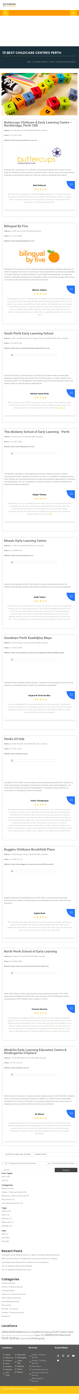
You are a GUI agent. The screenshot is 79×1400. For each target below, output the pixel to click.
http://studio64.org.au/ (19, 754)
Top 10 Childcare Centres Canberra (60, 1163)
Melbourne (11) (7, 1222)
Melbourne (52, 1335)
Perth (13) (5, 1215)
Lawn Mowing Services (10, 1302)
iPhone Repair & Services (11, 1298)
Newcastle (65, 1335)
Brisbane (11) (7, 1219)
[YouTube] (73, 1355)
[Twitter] (58, 1360)
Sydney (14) (6, 1211)
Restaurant (6, 1316)
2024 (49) (5, 1238)
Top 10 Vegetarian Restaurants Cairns (16, 1270)
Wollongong (37, 1338)
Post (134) (6, 1177)
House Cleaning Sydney (26, 1335)
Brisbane (18, 1332)
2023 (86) (5, 1241)
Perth (44, 1154)
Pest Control (6, 1305)
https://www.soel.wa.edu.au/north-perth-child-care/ (30, 966)
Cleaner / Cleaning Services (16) (14, 1192)
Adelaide (7, 1331)
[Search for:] (28, 1170)
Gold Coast (59, 1331)
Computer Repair (8, 1291)
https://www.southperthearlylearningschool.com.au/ (30, 348)
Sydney (14, 1338)
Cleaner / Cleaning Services (12, 1287)
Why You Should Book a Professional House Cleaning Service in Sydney (29, 1259)
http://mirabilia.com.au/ (20, 1068)
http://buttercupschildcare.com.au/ (24, 140)
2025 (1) (5, 1234)
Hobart (70, 1332)
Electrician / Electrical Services (14, 1294)
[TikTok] (68, 1355)
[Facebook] (58, 1355)
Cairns (27, 1332)
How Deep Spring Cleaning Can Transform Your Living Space (25, 1262)
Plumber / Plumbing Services (13, 1313)
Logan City (39, 1335)
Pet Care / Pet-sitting (10, 1309)
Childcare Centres (22, 1154)
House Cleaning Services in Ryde (11, 1335)
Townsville (25, 1338)
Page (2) (5, 1180)
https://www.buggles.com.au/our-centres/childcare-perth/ (32, 864)
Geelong (47, 1332)
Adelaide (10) (7, 1226)
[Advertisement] (39, 31)
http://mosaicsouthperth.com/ (22, 555)
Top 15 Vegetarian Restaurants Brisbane (20, 1163)
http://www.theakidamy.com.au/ (23, 447)
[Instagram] (63, 1355)
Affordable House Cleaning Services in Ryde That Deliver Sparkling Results (31, 1255)
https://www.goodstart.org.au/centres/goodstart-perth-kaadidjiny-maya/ (37, 653)
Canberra (37, 1331)
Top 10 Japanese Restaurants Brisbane (17, 1266)
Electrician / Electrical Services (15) (15, 1196)
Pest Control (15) (8, 1199)
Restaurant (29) (8, 1188)
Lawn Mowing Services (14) (12, 1203)
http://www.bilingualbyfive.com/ (23, 241)
